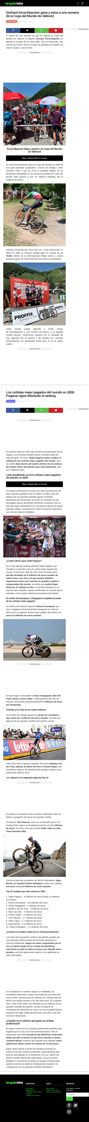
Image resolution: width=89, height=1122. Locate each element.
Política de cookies (52, 1090)
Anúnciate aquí (34, 52)
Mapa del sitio (30, 1090)
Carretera (10, 401)
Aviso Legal (50, 1088)
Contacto (29, 1094)
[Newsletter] (82, 3)
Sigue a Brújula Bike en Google (34, 158)
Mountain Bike (11, 21)
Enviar (69, 1098)
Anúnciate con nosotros (34, 1092)
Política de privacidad (53, 1092)
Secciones (29, 1088)
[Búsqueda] (78, 3)
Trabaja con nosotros (33, 1095)
